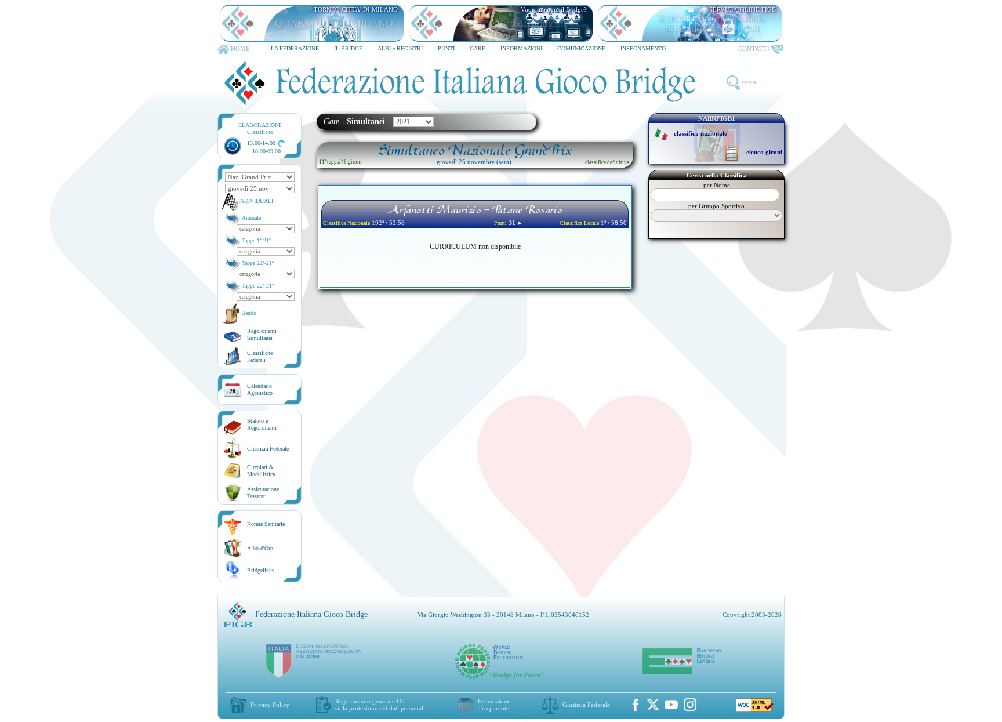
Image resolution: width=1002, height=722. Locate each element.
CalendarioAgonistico (260, 389)
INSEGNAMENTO (643, 48)
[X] (653, 705)
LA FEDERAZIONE (295, 48)
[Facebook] (635, 705)
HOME (240, 48)
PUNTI (446, 48)
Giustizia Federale (268, 448)
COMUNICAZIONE (581, 48)
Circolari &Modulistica (261, 470)
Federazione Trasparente (494, 705)
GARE (477, 48)
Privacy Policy (270, 704)
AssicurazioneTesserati (263, 492)
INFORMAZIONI (521, 48)
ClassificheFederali (260, 356)
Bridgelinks (260, 570)
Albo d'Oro (260, 548)
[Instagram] (690, 705)
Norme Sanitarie (266, 524)
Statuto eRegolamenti (262, 424)
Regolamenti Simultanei (262, 334)
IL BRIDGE (348, 48)
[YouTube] (671, 705)
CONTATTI (753, 48)
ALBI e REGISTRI (400, 48)
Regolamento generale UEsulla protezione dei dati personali (380, 705)
